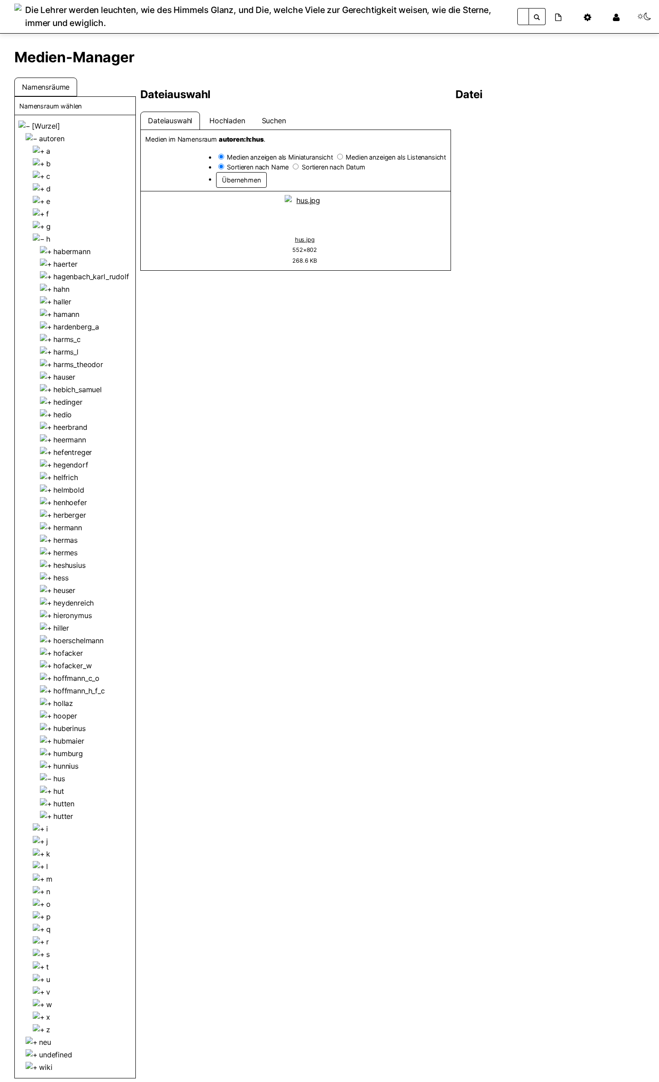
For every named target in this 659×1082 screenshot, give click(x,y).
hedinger (67, 402)
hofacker (68, 653)
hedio (62, 414)
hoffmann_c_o (76, 678)
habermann (72, 251)
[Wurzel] (46, 125)
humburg (68, 753)
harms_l (65, 351)
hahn (61, 289)
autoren (52, 138)
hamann (66, 314)
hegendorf (70, 464)
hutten (63, 803)
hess (60, 577)
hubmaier (68, 740)
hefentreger (72, 452)
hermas (65, 540)
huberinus (69, 728)
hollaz (63, 703)
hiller (61, 627)
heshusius (69, 565)
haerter (65, 264)
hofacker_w (72, 665)
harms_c (67, 339)
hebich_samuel (77, 389)
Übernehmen (241, 180)
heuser (64, 590)
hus (59, 778)
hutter (63, 816)
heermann (69, 439)
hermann (67, 527)
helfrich (65, 477)
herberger (69, 515)
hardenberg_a (76, 326)
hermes (65, 552)
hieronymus (72, 615)
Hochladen (227, 120)
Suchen (274, 120)
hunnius (65, 766)
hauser (64, 376)
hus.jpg (305, 239)
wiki (45, 1067)
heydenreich (73, 602)
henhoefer (70, 502)
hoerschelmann (78, 640)
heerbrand (70, 427)
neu (45, 1042)
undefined (55, 1054)
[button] (563, 16)
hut (58, 791)
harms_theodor (78, 364)
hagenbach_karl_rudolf (91, 276)
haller (62, 301)
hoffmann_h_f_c (79, 690)
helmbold (68, 489)
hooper (65, 715)
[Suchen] (537, 16)
